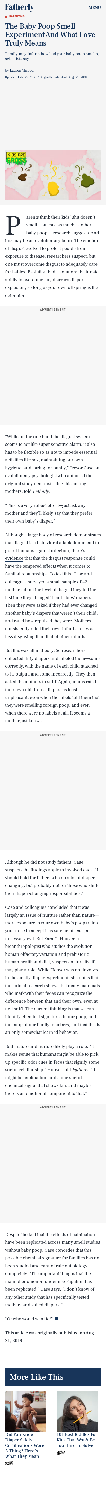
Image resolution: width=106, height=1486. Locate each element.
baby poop (36, 233)
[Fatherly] (19, 8)
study (27, 484)
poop (64, 705)
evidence (14, 558)
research (64, 535)
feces (83, 629)
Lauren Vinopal (22, 70)
